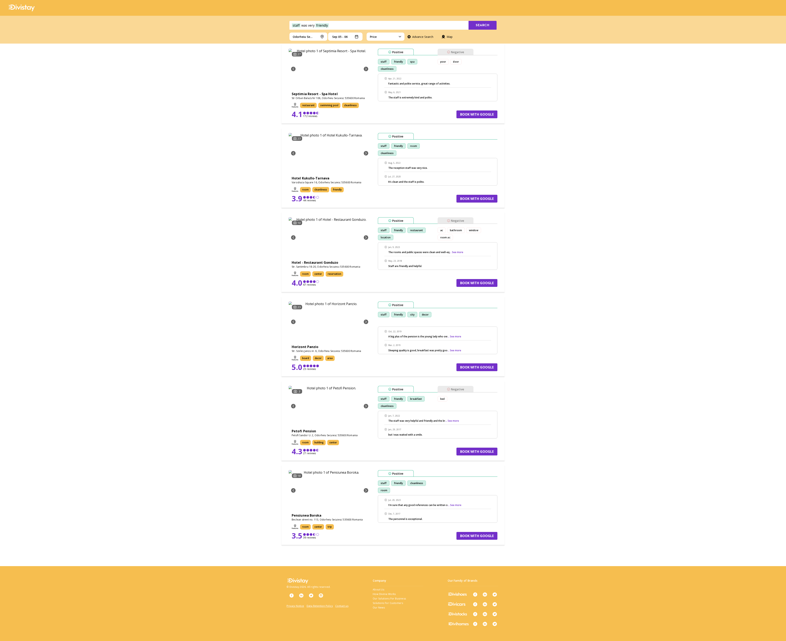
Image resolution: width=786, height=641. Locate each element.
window (473, 230)
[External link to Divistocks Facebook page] (475, 614)
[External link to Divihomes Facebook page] (475, 624)
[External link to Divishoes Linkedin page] (485, 594)
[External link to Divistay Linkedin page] (301, 595)
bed (442, 399)
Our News (379, 607)
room (413, 146)
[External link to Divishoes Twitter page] (495, 594)
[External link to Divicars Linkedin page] (485, 604)
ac (441, 230)
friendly (398, 61)
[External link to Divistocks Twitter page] (495, 614)
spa (412, 61)
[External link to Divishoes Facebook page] (475, 594)
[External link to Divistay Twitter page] (311, 595)
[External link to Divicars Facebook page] (475, 604)
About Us (378, 589)
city (412, 314)
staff (384, 61)
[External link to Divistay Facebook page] (291, 595)
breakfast (416, 399)
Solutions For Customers (388, 603)
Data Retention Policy (320, 606)
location (386, 237)
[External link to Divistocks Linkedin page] (485, 614)
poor (443, 61)
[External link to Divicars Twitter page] (495, 604)
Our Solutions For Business (389, 598)
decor (425, 314)
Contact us (341, 606)
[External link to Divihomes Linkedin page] (485, 624)
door (456, 61)
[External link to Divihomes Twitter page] (495, 624)
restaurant (416, 230)
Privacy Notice (295, 606)
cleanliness (387, 69)
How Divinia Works (384, 594)
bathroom (456, 230)
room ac (445, 237)
